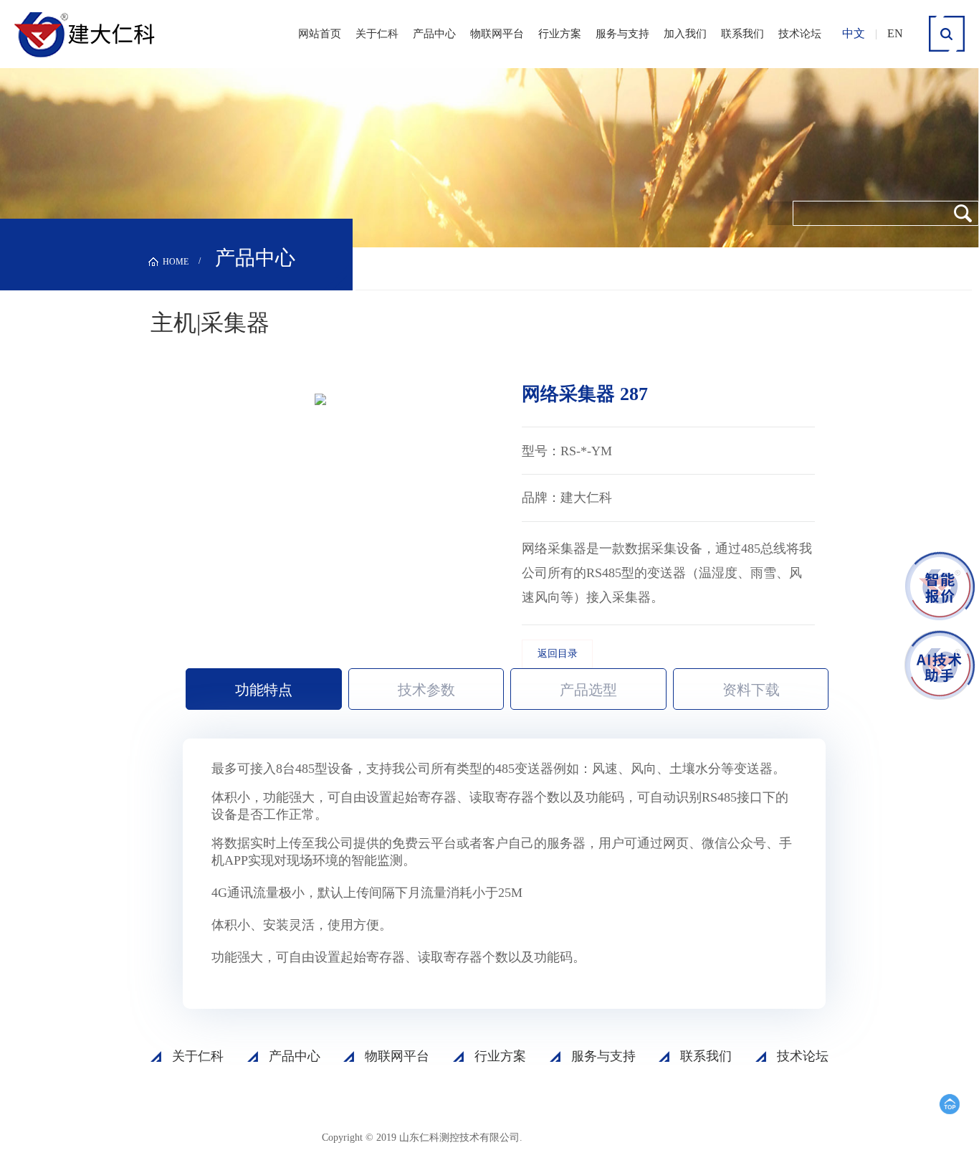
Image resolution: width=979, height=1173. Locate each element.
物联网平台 (497, 33)
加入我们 (685, 33)
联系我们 (742, 33)
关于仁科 (376, 33)
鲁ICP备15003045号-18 (593, 1137)
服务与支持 (622, 33)
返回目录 (558, 653)
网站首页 (319, 33)
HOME (175, 262)
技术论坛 (799, 33)
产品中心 (434, 33)
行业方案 (559, 33)
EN (895, 33)
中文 (853, 33)
